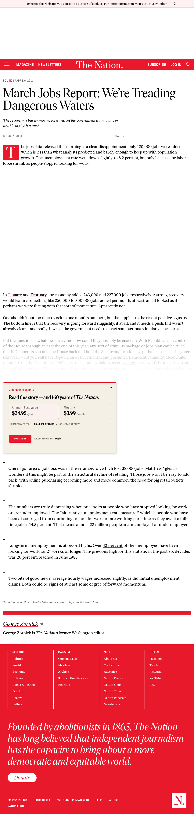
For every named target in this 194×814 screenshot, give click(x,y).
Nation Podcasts (115, 698)
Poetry (17, 698)
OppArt (18, 691)
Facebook (156, 658)
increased (103, 578)
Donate (22, 777)
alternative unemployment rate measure (99, 512)
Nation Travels (114, 691)
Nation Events (113, 678)
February (39, 294)
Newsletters (50, 64)
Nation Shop (112, 684)
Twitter (154, 665)
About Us (110, 658)
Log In (176, 64)
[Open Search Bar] (188, 64)
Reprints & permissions (83, 602)
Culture (18, 678)
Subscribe (157, 64)
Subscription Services (73, 678)
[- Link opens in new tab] (41, 624)
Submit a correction (16, 602)
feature (21, 300)
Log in (58, 438)
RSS (152, 684)
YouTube (155, 678)
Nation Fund (16, 806)
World (17, 665)
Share (118, 136)
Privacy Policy (157, 4)
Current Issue (67, 658)
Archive (63, 671)
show (131, 362)
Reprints (64, 684)
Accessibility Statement (73, 800)
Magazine (25, 64)
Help (98, 800)
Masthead (64, 665)
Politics (8, 81)
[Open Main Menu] (6, 64)
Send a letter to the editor (48, 602)
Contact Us (111, 665)
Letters (17, 704)
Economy (19, 671)
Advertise (110, 671)
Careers (113, 800)
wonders (16, 474)
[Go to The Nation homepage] (99, 64)
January (15, 294)
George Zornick (13, 136)
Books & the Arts (24, 684)
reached (45, 557)
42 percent (113, 545)
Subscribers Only (23, 390)
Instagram (156, 671)
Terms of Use (42, 800)
